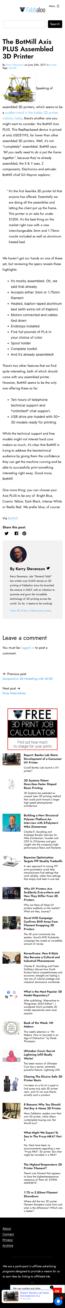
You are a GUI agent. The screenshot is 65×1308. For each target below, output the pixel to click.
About (6, 1228)
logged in (27, 647)
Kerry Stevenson (15, 65)
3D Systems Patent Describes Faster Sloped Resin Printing (40, 784)
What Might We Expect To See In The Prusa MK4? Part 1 (43, 1136)
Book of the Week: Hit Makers (38, 1025)
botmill (12, 68)
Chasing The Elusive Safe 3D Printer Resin (43, 1078)
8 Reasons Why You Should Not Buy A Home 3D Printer (42, 1106)
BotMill (13, 518)
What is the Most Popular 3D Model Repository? (43, 993)
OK (57, 1291)
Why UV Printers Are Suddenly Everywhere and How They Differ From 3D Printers (42, 894)
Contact (8, 1234)
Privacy (7, 1240)
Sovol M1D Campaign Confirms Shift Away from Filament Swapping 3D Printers (41, 923)
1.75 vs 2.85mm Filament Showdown (41, 1194)
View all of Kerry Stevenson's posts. (31, 611)
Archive (7, 1245)
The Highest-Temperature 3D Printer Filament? (43, 1166)
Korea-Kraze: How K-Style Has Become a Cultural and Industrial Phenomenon (42, 957)
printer (53, 65)
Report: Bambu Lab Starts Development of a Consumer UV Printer (43, 759)
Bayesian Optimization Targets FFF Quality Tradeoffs (43, 859)
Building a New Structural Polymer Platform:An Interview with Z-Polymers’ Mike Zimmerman (41, 821)
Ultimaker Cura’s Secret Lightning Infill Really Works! (39, 1055)
